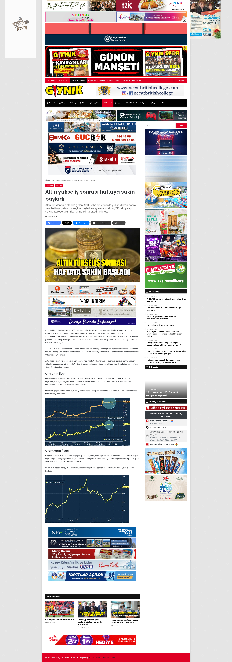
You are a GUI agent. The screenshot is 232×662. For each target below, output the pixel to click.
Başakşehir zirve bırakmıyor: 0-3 (59, 620)
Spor (144, 103)
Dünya (83, 103)
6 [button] (65, 75)
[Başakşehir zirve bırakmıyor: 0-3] (59, 609)
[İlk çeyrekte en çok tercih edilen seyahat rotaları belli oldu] (125, 609)
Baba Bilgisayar (94, 658)
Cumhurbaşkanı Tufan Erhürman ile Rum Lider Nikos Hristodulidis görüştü (116, 80)
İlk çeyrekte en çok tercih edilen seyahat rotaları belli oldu (124, 621)
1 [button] (47, 75)
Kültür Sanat (132, 103)
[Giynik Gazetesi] (64, 91)
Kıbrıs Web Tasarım (109, 658)
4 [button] (58, 75)
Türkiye (74, 103)
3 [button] (54, 75)
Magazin (119, 103)
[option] (166, 385)
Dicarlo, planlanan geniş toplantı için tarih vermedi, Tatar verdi (90, 622)
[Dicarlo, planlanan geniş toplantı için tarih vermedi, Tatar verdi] (92, 609)
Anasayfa (52, 103)
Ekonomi (108, 103)
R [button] (61, 75)
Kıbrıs (63, 103)
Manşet (59, 185)
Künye (181, 80)
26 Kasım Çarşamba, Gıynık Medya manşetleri (161, 394)
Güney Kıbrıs (95, 103)
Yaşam (154, 103)
